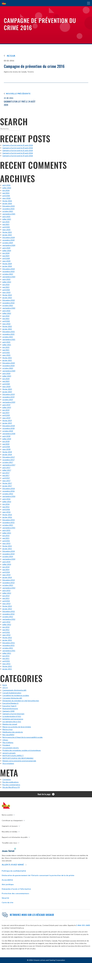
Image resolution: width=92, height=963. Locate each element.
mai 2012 (5, 630)
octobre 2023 (7, 274)
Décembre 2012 (8, 611)
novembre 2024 (8, 240)
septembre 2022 (8, 308)
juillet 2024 (6, 250)
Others (5, 740)
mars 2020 (6, 386)
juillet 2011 (6, 653)
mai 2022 (5, 318)
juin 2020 (5, 379)
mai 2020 (5, 381)
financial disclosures (10, 708)
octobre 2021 (7, 337)
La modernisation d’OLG (11, 716)
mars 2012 (6, 635)
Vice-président (8, 763)
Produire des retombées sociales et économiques (21, 750)
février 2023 (7, 295)
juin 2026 (5, 190)
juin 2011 (5, 656)
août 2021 (6, 342)
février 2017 (7, 483)
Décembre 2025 (8, 206)
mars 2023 (6, 292)
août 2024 (6, 248)
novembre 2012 (8, 614)
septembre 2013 (8, 588)
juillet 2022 (6, 313)
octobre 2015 (7, 525)
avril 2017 (6, 478)
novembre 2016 (8, 491)
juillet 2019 (6, 407)
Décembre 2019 (8, 394)
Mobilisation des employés (12, 732)
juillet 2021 (6, 345)
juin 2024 (5, 253)
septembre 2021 (8, 339)
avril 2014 (6, 572)
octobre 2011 (7, 648)
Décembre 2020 (8, 363)
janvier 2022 (7, 329)
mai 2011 (5, 658)
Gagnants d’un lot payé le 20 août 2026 (17, 153)
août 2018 (6, 436)
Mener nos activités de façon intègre (16, 727)
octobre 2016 (7, 494)
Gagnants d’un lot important (13, 714)
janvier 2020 (7, 392)
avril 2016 (6, 509)
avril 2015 (6, 541)
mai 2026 (5, 193)
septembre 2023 (8, 277)
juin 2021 (5, 347)
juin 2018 (5, 441)
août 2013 (6, 590)
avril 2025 (6, 227)
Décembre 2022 (8, 300)
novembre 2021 (8, 334)
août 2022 (6, 311)
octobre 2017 (7, 462)
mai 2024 (5, 256)
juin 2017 (5, 473)
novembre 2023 (8, 271)
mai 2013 (5, 598)
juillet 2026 (6, 188)
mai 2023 (5, 287)
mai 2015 (5, 538)
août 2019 (6, 405)
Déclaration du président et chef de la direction (20, 701)
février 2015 (7, 546)
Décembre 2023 (8, 269)
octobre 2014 (7, 556)
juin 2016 (5, 504)
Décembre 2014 (8, 551)
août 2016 (6, 499)
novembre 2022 (8, 303)
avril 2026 (6, 196)
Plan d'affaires (7, 742)
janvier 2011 (7, 669)
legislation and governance (12, 719)
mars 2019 (6, 418)
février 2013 (7, 606)
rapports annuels (9, 753)
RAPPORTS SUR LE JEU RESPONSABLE (17, 758)
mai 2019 (5, 413)
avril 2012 (6, 632)
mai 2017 (5, 475)
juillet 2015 (6, 533)
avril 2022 (6, 321)
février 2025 (7, 232)
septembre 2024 (8, 245)
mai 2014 (5, 570)
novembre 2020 (8, 366)
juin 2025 (5, 222)
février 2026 (7, 201)
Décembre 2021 (8, 332)
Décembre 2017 (8, 457)
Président (6, 745)
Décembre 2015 (8, 520)
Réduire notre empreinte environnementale (19, 761)
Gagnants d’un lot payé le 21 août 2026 (17, 150)
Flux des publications (10, 782)
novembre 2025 (8, 209)
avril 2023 (6, 290)
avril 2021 (6, 352)
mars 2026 (6, 198)
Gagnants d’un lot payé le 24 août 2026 (17, 148)
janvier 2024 (7, 266)
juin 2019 (5, 410)
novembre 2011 (8, 645)
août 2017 (6, 468)
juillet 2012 (6, 624)
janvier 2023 (7, 298)
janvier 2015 (7, 549)
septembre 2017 (8, 465)
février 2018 (7, 452)
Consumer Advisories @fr (12, 698)
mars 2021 (6, 355)
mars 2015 (6, 543)
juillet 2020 (6, 376)
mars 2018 (6, 449)
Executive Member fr (10, 703)
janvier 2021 (7, 360)
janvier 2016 (7, 517)
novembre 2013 (8, 583)
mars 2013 (6, 603)
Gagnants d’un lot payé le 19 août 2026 (17, 156)
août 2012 (6, 622)
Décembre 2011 (8, 643)
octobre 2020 (7, 368)
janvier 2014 (7, 577)
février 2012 (7, 637)
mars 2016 (6, 512)
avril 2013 (6, 601)
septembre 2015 (8, 528)
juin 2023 (5, 284)
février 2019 (7, 420)
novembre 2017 (8, 460)
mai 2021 (5, 350)
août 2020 (6, 373)
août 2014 (6, 562)
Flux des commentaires (11, 785)
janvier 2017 (7, 486)
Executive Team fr (9, 706)
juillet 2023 (6, 282)
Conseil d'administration (11, 693)
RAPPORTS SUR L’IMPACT (13, 756)
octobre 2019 (7, 400)
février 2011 (7, 666)
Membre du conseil (9, 724)
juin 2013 (5, 596)
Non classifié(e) (8, 735)
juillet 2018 (6, 439)
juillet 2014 (6, 564)
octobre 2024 (7, 243)
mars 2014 (6, 575)
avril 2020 (6, 384)
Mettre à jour (7, 729)
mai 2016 (5, 507)
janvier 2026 (7, 203)
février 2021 (7, 358)
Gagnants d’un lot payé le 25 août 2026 (17, 145)
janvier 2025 (7, 235)
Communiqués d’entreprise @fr (14, 690)
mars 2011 (6, 664)
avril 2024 (6, 258)
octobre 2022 (7, 305)
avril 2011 (6, 661)
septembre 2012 (8, 619)
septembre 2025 (8, 214)
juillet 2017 (6, 470)
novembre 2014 (8, 554)
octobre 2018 (7, 431)
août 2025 (6, 216)
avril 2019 (6, 415)
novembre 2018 (8, 428)
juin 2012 (5, 627)
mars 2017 (6, 481)
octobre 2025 (7, 211)
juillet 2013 (6, 593)
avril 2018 (6, 447)
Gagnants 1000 (8, 711)
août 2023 (6, 279)
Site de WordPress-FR (11, 787)
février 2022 (7, 326)
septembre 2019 (8, 402)
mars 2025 (6, 230)
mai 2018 (5, 444)
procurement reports (10, 748)
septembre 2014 (8, 559)
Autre (4, 685)
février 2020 (7, 389)
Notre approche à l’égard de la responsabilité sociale (22, 737)
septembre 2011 (8, 651)
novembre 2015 (8, 522)
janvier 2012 (7, 640)
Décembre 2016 (8, 488)
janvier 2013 (7, 609)
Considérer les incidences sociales (15, 695)
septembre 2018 (8, 434)
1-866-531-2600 (83, 925)
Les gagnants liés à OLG (11, 722)
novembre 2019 (8, 397)
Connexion (6, 779)
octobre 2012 (7, 617)
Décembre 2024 (8, 237)
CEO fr (5, 688)
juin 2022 (5, 316)
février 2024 (7, 264)
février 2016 (7, 515)
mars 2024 (6, 261)
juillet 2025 (6, 219)
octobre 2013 (7, 585)
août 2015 (6, 530)
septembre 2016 (8, 496)
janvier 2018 (7, 454)
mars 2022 (6, 324)
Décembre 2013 (8, 580)
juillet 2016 (6, 502)
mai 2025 (5, 224)
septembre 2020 (8, 371)
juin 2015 (5, 536)
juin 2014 (5, 567)
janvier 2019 (7, 423)
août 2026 (6, 185)
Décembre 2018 (8, 426)
